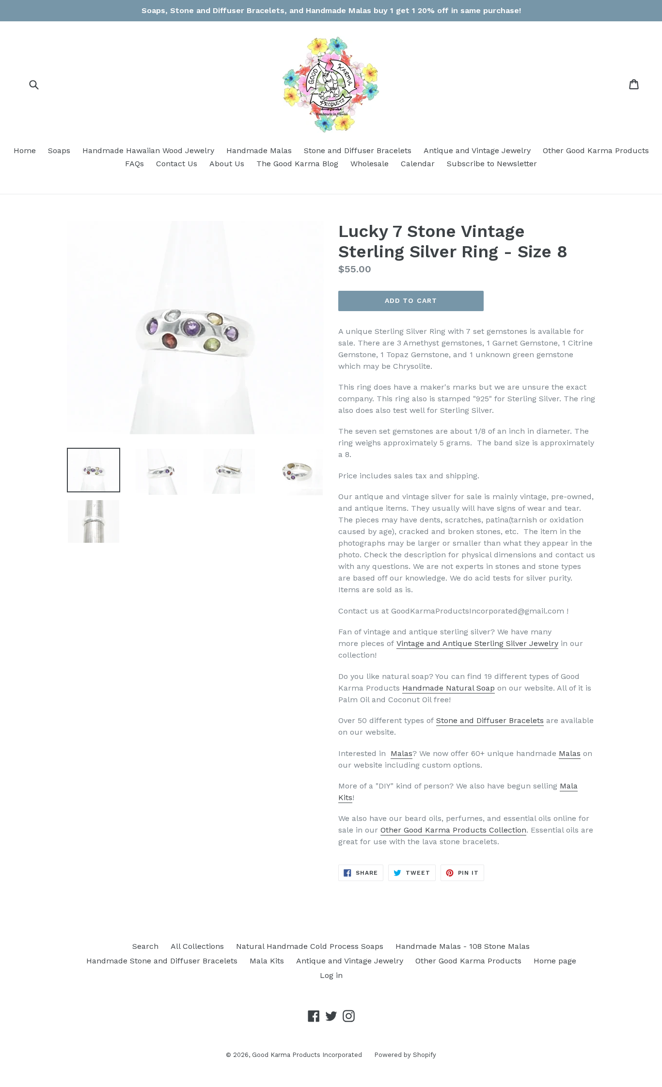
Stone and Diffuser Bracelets (357, 150)
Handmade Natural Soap (448, 688)
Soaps (59, 150)
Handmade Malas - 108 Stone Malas (462, 946)
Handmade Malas (259, 150)
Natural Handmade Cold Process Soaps (309, 946)
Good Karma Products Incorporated (307, 1054)
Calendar (418, 163)
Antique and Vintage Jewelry (477, 150)
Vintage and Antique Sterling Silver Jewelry (477, 643)
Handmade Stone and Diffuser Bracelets (161, 960)
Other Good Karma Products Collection (453, 830)
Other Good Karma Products (596, 150)
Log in (331, 975)
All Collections (197, 946)
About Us (226, 163)
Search (145, 946)
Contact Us (176, 163)
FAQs (134, 163)
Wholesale (369, 163)
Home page (555, 960)
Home (25, 150)
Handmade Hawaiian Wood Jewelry (148, 150)
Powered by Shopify (405, 1054)
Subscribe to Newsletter (492, 163)
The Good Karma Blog (297, 163)
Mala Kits (267, 960)
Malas (401, 753)
